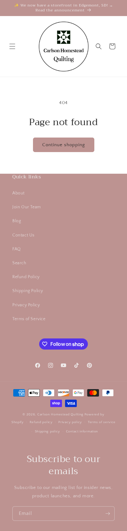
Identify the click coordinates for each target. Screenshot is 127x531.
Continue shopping (63, 144)
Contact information (82, 431)
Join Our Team (26, 207)
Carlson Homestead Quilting (60, 414)
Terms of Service (29, 318)
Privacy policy (70, 422)
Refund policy (41, 422)
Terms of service (102, 422)
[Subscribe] (107, 513)
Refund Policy (26, 276)
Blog (16, 221)
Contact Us (23, 235)
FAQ (16, 249)
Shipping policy (47, 431)
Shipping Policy (27, 290)
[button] (12, 46)
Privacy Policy (26, 305)
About (18, 193)
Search (19, 263)
